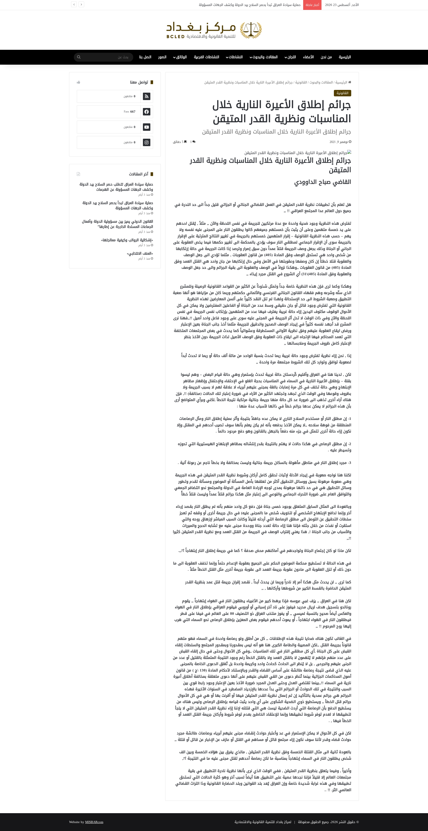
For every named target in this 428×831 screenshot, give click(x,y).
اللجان (292, 57)
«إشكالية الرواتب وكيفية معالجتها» (127, 240)
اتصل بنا (145, 57)
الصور (162, 57)
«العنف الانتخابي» (140, 253)
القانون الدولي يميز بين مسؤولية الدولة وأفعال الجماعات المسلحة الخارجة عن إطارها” (117, 224)
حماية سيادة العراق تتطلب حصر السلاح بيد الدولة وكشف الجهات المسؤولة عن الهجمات (116, 187)
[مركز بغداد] (213, 30)
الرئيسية (345, 57)
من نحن (326, 57)
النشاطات (236, 57)
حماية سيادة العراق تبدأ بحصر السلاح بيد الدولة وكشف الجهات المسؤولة (250, 5)
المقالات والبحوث (265, 57)
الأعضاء (308, 57)
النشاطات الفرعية (206, 57)
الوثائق (181, 57)
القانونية (301, 82)
